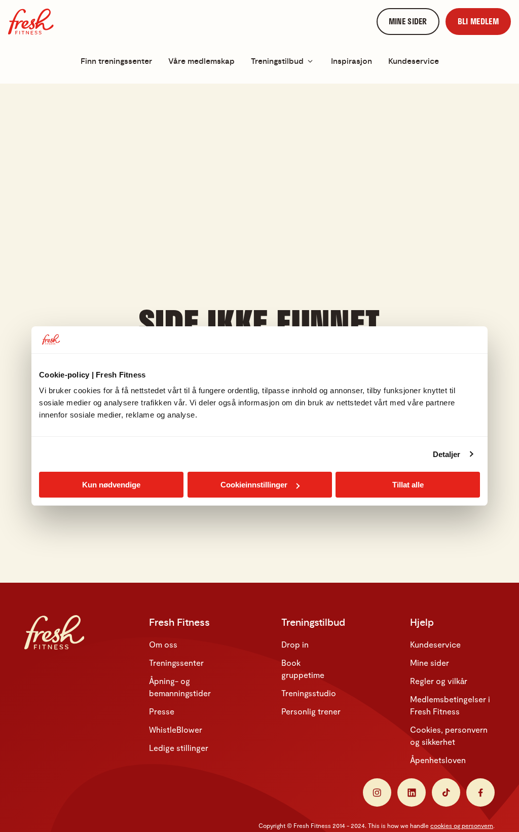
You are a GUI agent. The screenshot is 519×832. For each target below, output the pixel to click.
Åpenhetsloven (438, 760)
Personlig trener (311, 711)
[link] (408, 21)
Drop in (295, 644)
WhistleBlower (175, 729)
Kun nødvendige (111, 484)
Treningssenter (176, 662)
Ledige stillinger (178, 747)
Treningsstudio (308, 693)
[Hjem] (31, 21)
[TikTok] (446, 792)
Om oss (163, 644)
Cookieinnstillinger (253, 484)
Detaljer (447, 454)
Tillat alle (408, 484)
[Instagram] (377, 792)
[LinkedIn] (411, 792)
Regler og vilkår (438, 681)
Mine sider (429, 662)
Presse (161, 711)
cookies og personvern (461, 825)
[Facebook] (480, 792)
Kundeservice (435, 644)
